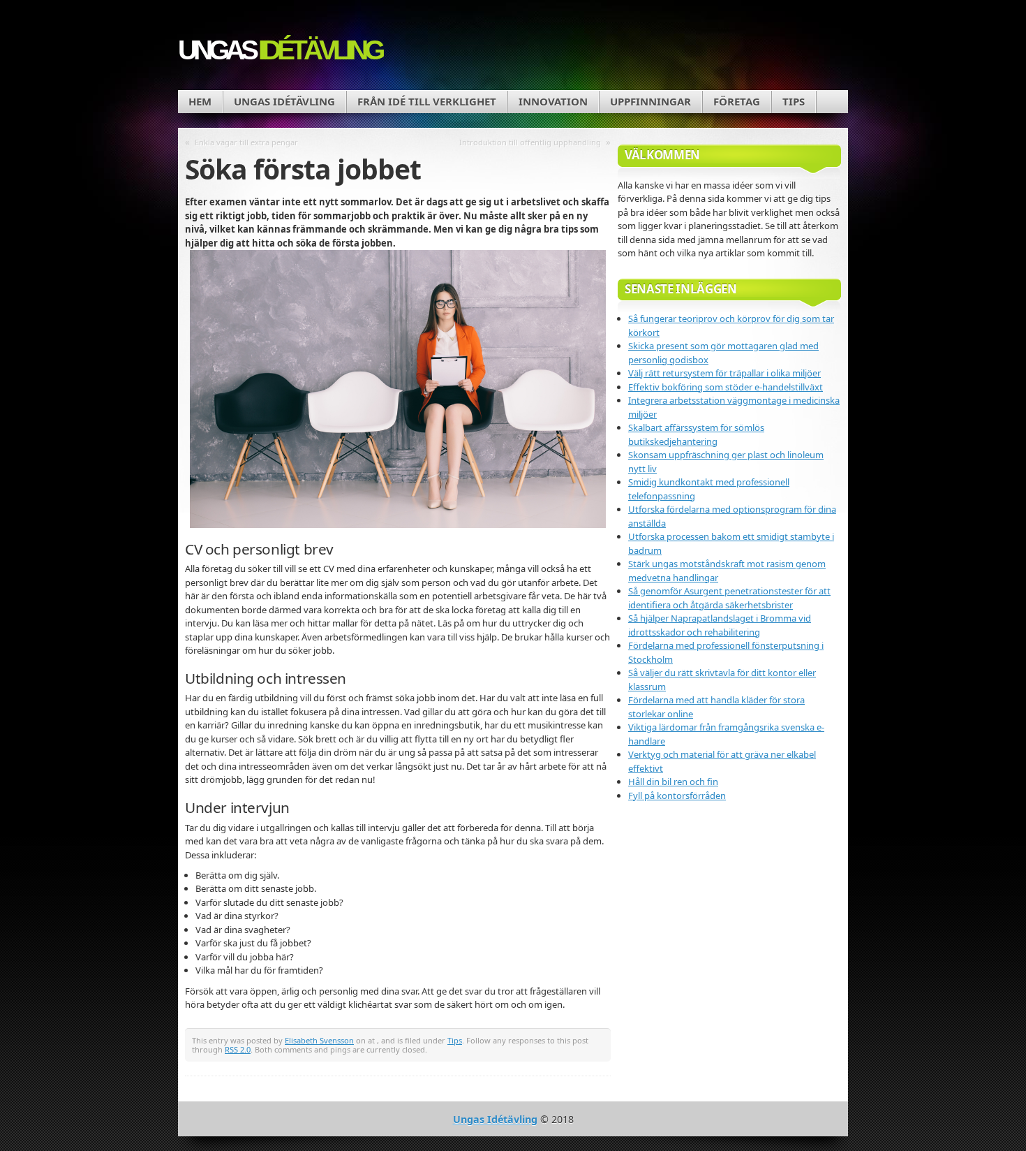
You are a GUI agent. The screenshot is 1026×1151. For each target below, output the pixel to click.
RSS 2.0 (238, 1049)
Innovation (553, 101)
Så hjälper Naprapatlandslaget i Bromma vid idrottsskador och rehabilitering (719, 625)
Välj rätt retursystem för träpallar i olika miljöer (724, 373)
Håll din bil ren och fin (673, 781)
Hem (199, 101)
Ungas (279, 50)
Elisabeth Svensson (319, 1040)
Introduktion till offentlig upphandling (530, 142)
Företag (736, 101)
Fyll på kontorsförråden (677, 795)
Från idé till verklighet (426, 101)
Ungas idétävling (284, 101)
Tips (793, 101)
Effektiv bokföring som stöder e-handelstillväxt (725, 387)
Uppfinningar (650, 101)
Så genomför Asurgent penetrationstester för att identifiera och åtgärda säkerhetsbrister (729, 598)
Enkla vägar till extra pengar (246, 142)
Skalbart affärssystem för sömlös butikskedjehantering (696, 434)
